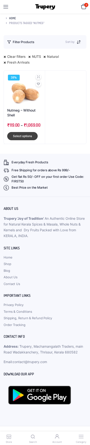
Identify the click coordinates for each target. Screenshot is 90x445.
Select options (22, 136)
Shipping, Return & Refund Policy (28, 318)
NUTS (36, 56)
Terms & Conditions (18, 311)
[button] (38, 84)
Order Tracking (14, 325)
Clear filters (16, 56)
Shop (7, 264)
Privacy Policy (14, 305)
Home (12, 18)
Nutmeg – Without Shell (21, 112)
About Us (11, 277)
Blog (7, 270)
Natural (53, 56)
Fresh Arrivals (18, 62)
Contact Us (12, 284)
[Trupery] (45, 7)
